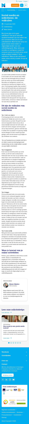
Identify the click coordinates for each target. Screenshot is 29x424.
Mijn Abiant (21, 5)
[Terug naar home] (3, 5)
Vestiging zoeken (8, 375)
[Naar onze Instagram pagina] (10, 379)
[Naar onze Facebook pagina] (3, 379)
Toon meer (14, 352)
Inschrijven (15, 5)
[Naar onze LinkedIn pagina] (6, 379)
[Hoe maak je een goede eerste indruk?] (14, 328)
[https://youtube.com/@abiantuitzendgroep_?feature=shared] (13, 379)
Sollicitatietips (11, 10)
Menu (25, 5)
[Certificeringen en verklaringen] (4, 390)
